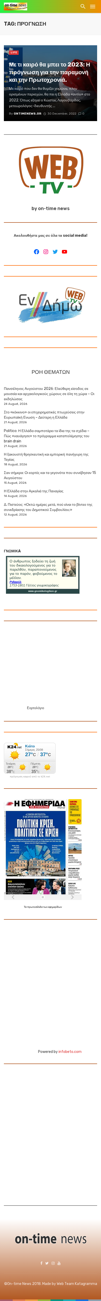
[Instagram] (46, 252)
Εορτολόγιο (35, 708)
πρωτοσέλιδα (35, 907)
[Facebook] (36, 252)
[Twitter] (55, 252)
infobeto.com (70, 1052)
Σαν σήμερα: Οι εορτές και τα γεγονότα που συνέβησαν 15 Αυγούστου (50, 475)
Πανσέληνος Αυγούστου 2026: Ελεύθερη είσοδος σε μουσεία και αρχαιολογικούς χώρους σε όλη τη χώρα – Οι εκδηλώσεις (49, 393)
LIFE (14, 52)
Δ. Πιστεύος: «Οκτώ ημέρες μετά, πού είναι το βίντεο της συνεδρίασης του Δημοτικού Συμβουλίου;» (48, 507)
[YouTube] (64, 252)
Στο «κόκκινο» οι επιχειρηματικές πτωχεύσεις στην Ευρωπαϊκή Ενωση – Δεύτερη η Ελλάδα (44, 415)
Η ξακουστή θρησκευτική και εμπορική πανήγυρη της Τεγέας (46, 457)
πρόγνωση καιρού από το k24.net (30, 776)
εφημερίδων (55, 907)
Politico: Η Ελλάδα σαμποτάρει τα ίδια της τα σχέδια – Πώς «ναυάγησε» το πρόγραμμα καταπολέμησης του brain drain (46, 436)
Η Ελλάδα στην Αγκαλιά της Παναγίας (33, 491)
